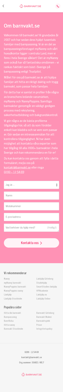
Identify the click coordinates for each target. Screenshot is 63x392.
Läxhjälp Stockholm (13, 299)
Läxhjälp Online (43, 299)
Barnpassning (10, 317)
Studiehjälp (41, 283)
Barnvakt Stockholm (13, 329)
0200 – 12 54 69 (14, 172)
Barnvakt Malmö (44, 317)
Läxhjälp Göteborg (44, 279)
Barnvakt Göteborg (45, 313)
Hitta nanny (9, 325)
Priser (39, 325)
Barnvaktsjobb (43, 321)
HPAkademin (42, 291)
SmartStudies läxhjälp (46, 287)
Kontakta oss (30, 243)
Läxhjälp (7, 294)
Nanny (7, 279)
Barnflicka (8, 321)
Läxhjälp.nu (41, 294)
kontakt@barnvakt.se (17, 167)
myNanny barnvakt (12, 283)
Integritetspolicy (44, 329)
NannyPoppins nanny (13, 291)
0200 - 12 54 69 (32, 352)
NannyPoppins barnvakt (15, 287)
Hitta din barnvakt (12, 313)
